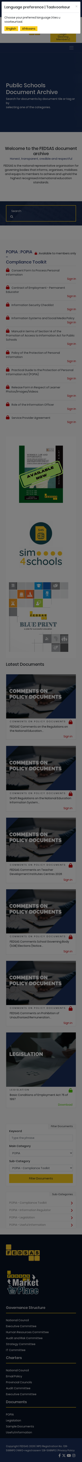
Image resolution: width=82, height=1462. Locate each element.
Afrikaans (28, 29)
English (11, 29)
